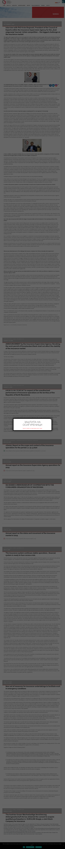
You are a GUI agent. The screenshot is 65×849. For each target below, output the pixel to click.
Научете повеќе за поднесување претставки (32, 428)
